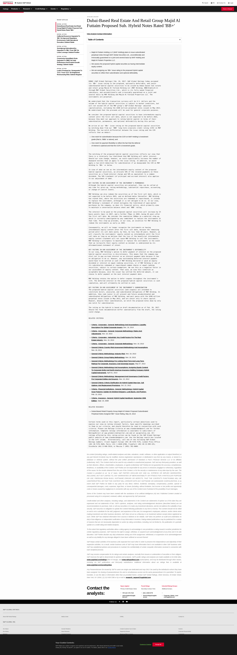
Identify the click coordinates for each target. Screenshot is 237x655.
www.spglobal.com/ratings (97, 560)
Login (231, 3)
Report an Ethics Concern (126, 634)
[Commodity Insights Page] (120, 602)
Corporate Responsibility (184, 631)
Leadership (181, 634)
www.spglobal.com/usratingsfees (99, 565)
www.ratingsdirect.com (130, 560)
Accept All (158, 644)
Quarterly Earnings (66, 634)
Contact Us (222, 3)
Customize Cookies (145, 644)
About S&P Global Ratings (9, 616)
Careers (180, 629)
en (214, 3)
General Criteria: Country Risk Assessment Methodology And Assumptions (119, 347)
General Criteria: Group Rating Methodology (108, 357)
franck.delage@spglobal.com (150, 596)
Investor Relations (66, 629)
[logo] (8, 3)
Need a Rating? (227, 9)
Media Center (64, 616)
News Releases (65, 631)
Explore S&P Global (24, 3)
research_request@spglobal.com (138, 577)
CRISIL (122, 616)
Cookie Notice (112, 647)
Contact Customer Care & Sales (128, 629)
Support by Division (125, 631)
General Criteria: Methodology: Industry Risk (108, 354)
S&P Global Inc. (9, 622)
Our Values (6, 629)
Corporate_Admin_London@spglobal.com (171, 596)
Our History (6, 631)
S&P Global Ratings (11, 609)
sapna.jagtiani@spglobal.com (128, 596)
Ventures (5, 634)
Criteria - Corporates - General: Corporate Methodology (112, 344)
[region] (118, 644)
